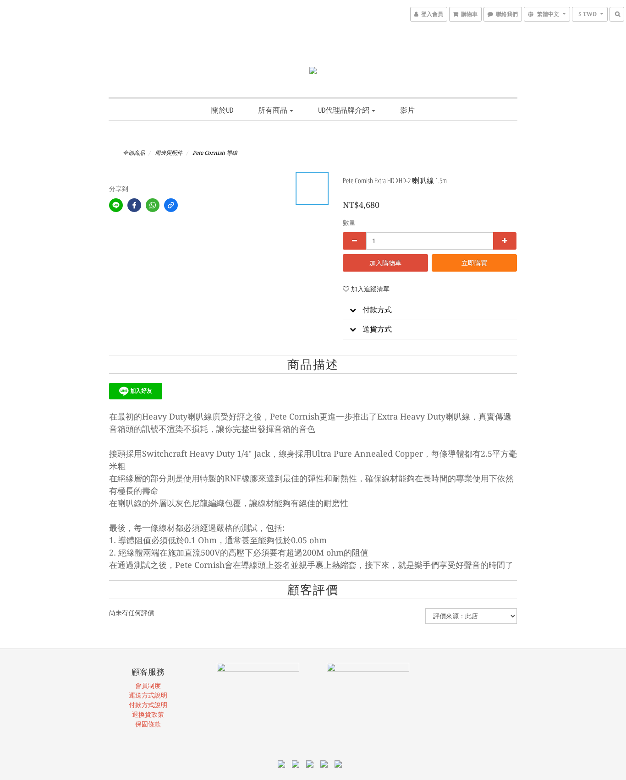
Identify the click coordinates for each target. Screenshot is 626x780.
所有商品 (273, 110)
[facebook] (134, 205)
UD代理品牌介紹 (344, 110)
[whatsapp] (152, 205)
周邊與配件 (168, 153)
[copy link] (171, 205)
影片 (407, 110)
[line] (116, 205)
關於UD (222, 110)
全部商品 (134, 153)
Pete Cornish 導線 (214, 153)
